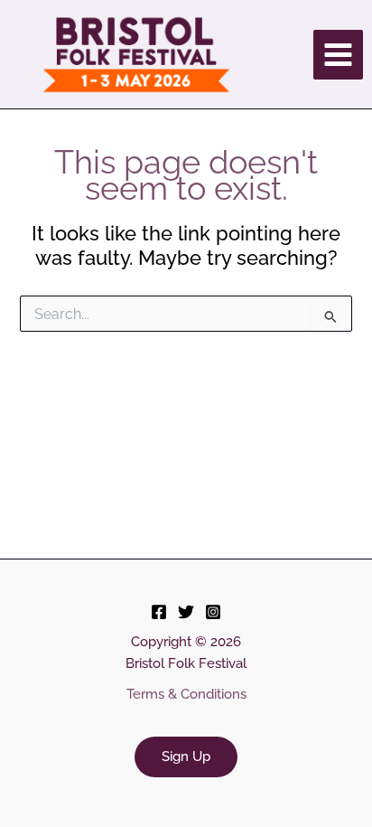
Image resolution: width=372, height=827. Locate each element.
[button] (186, 757)
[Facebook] (159, 612)
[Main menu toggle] (338, 55)
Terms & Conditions (186, 693)
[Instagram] (213, 612)
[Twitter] (186, 612)
